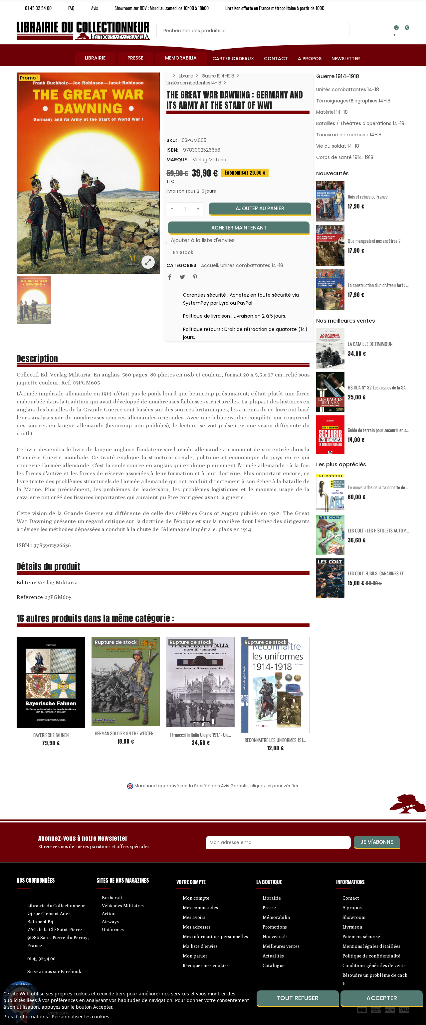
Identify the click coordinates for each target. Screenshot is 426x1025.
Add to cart (37, 723)
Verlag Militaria (209, 159)
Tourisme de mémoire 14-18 (348, 134)
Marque (26, 583)
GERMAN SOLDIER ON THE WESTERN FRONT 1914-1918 (140, 733)
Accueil (209, 265)
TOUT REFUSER (298, 998)
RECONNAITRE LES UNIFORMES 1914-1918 (280, 739)
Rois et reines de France (368, 196)
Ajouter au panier (260, 208)
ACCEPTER (381, 998)
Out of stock (111, 722)
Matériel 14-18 (332, 112)
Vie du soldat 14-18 (337, 146)
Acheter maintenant (239, 227)
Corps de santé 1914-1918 (344, 157)
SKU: (171, 140)
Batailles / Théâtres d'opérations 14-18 (360, 123)
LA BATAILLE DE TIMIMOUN (370, 343)
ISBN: (172, 150)
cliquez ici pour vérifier (274, 786)
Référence (30, 597)
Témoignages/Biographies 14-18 (353, 100)
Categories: (182, 265)
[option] (88, 173)
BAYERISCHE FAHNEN (51, 734)
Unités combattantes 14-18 (251, 265)
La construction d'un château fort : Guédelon (384, 284)
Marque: (177, 159)
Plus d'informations (25, 1016)
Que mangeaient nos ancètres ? (374, 240)
